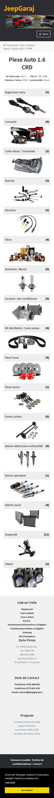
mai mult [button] (10, 782)
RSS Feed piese (27, 636)
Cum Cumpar (27, 612)
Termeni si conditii (20, 759)
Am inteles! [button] (27, 790)
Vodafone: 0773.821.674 (27, 688)
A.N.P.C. (27, 620)
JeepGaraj (18, 8)
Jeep (22, 45)
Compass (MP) (17, 48)
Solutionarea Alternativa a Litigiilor (27, 624)
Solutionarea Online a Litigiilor (27, 628)
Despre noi (27, 609)
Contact (37, 763)
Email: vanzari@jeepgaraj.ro (27, 692)
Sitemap (27, 632)
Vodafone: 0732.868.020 (27, 684)
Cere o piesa (27, 616)
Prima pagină (12, 45)
